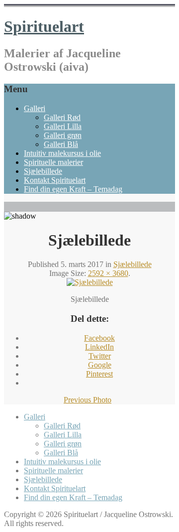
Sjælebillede (43, 171)
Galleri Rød (62, 117)
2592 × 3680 (108, 273)
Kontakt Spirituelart (55, 180)
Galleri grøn (63, 135)
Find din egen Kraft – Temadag (73, 189)
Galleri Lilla (63, 126)
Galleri (34, 108)
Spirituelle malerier (53, 162)
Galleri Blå (61, 144)
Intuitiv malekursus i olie (62, 153)
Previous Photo (87, 400)
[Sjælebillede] (90, 282)
